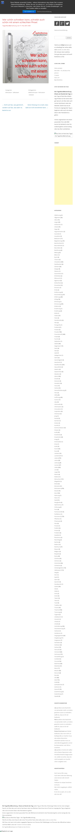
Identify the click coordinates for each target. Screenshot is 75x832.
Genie (56, 357)
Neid (55, 500)
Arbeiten (31, 95)
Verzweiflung (58, 656)
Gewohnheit (58, 372)
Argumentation (58, 231)
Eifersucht (57, 278)
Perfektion (57, 514)
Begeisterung (58, 241)
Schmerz (56, 561)
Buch (55, 257)
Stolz (55, 593)
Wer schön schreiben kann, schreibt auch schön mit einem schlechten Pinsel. (23, 21)
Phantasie (57, 521)
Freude (56, 332)
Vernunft (57, 649)
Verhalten (57, 642)
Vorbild (56, 659)
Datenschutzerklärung (44, 11)
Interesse (57, 414)
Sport (56, 579)
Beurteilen (57, 248)
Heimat (56, 388)
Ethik (55, 313)
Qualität (56, 535)
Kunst (56, 449)
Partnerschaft (58, 512)
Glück (56, 376)
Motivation (8, 92)
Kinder (56, 423)
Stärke (56, 586)
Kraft (55, 432)
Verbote (56, 631)
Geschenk (57, 362)
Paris (55, 509)
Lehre (56, 460)
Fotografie (57, 325)
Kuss (55, 451)
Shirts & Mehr (58, 68)
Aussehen (57, 236)
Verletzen (57, 645)
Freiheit (56, 327)
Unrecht (56, 619)
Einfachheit (57, 283)
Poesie (56, 526)
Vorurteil (56, 661)
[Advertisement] (63, 175)
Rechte (56, 542)
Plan (55, 523)
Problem (56, 533)
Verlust (56, 647)
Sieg (55, 572)
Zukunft (56, 689)
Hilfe (55, 395)
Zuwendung (57, 694)
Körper (56, 430)
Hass (55, 386)
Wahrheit (57, 663)
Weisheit (56, 666)
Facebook (56, 23)
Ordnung (57, 507)
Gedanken (57, 341)
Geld (55, 353)
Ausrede (56, 234)
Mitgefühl (57, 481)
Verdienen (57, 633)
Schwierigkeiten (58, 568)
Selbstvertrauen (33, 92)
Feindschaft (57, 320)
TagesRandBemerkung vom (16, 26)
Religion (56, 551)
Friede (56, 336)
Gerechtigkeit (58, 360)
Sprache (56, 582)
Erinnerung (57, 304)
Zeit (55, 677)
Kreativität (57, 437)
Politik (56, 528)
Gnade (56, 379)
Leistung (56, 463)
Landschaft (57, 456)
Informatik (57, 404)
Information (57, 407)
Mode (56, 484)
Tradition (57, 605)
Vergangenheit (58, 635)
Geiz (55, 350)
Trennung (57, 612)
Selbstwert (16, 92)
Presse (56, 530)
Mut (55, 493)
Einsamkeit (57, 285)
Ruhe (55, 556)
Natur (56, 498)
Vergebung (57, 638)
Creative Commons (22, 824)
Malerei (56, 477)
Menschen (57, 479)
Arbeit (56, 227)
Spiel (55, 577)
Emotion (56, 287)
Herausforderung (59, 390)
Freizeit (56, 329)
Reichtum (57, 547)
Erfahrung (57, 297)
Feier (55, 318)
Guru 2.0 (56, 77)
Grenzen (56, 381)
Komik (56, 425)
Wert (55, 668)
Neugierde (57, 502)
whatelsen (57, 740)
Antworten (57, 224)
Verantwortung (58, 628)
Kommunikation (59, 428)
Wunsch (56, 673)
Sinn (55, 575)
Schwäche (57, 565)
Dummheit (57, 273)
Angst (56, 222)
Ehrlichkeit (57, 276)
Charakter (57, 262)
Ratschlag (57, 540)
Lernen (56, 465)
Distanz (56, 271)
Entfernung (57, 292)
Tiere (55, 600)
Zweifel (56, 696)
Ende (55, 290)
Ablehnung (57, 215)
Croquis (56, 75)
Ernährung (57, 308)
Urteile (56, 624)
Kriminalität (57, 442)
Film (55, 322)
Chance (56, 259)
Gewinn (56, 369)
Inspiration (57, 411)
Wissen (56, 670)
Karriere (56, 421)
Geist (55, 348)
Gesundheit (57, 367)
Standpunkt (57, 584)
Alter (55, 220)
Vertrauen (57, 654)
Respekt (56, 554)
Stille (55, 591)
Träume (56, 610)
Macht (56, 474)
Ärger (56, 229)
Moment (56, 486)
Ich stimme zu (29, 11)
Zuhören (56, 687)
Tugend (56, 614)
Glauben (56, 374)
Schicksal (57, 558)
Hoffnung (57, 397)
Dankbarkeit (58, 264)
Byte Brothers (58, 80)
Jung (55, 416)
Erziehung (57, 311)
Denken (56, 266)
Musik (56, 491)
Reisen (56, 549)
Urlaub (56, 621)
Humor (56, 400)
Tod (55, 603)
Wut (55, 675)
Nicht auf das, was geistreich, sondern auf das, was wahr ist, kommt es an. (12, 107)
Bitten (56, 255)
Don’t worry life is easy (60, 773)
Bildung (56, 252)
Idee (55, 402)
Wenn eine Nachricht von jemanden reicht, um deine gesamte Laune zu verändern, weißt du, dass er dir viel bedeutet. (63, 712)
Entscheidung (58, 294)
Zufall (56, 682)
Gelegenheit (57, 355)
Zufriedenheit (58, 684)
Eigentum (57, 280)
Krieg (55, 439)
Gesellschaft (57, 364)
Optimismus (58, 505)
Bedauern (57, 238)
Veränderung (58, 626)
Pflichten (57, 519)
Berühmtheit (58, 243)
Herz (55, 393)
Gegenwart (57, 346)
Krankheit (57, 435)
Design (56, 269)
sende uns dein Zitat (63, 50)
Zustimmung (58, 691)
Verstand (57, 652)
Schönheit (57, 563)
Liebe (56, 467)
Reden (56, 544)
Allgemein (57, 217)
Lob (55, 470)
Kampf (56, 418)
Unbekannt (57, 617)
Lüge (55, 472)
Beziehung (57, 250)
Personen (57, 516)
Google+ (62, 23)
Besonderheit (58, 245)
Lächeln (56, 453)
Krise (55, 444)
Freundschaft (58, 334)
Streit (56, 596)
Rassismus (57, 537)
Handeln (56, 383)
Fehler (56, 315)
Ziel (55, 680)
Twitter (67, 23)
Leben (56, 458)
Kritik (55, 446)
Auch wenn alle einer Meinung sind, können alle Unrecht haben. (63, 778)
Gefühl (56, 343)
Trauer (56, 607)
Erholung (57, 301)
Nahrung (57, 495)
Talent (56, 598)
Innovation (57, 409)
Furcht (56, 339)
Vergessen (57, 640)
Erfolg (56, 299)
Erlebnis (56, 306)
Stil (55, 589)
